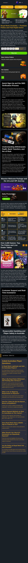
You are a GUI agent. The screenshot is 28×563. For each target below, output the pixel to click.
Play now (14, 53)
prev (23, 188)
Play (7, 7)
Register (21, 7)
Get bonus (6, 198)
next (25, 188)
